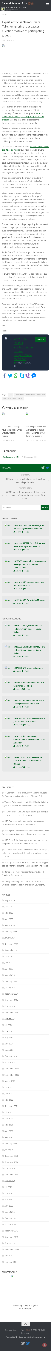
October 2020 (10, 1168)
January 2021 (10, 1150)
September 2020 (11, 1174)
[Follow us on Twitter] (43, 467)
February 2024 (10, 1056)
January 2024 (10, 1062)
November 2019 (11, 1237)
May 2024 (8, 1037)
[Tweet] (10, 375)
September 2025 (11, 950)
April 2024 (8, 1044)
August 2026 (9, 900)
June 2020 (8, 1193)
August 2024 (9, 1019)
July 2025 (8, 956)
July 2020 (8, 1187)
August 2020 (9, 1181)
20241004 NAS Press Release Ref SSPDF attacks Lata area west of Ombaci (27, 760)
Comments (12, 457)
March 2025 (9, 975)
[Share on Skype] (22, 375)
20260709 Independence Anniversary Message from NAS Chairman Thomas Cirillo (29, 564)
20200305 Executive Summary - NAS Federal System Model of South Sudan (29, 650)
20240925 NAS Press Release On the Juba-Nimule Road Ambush (29, 720)
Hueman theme (39, 1337)
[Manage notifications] (44, 1345)
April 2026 (8, 919)
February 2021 (10, 1143)
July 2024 (8, 1025)
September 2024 (11, 1012)
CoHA (11, 395)
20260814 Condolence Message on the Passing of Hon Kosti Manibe (28, 527)
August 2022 (9, 1081)
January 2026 (10, 938)
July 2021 (8, 1112)
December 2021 (11, 1106)
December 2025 (11, 944)
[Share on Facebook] (4, 375)
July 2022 (8, 1087)
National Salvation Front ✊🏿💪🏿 (18, 3)
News (4, 14)
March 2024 (9, 1050)
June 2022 (8, 1093)
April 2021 (8, 1131)
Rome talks (41, 395)
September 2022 (11, 1075)
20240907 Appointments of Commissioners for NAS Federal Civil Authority (29, 739)
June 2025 (8, 963)
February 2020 (10, 1218)
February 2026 (10, 931)
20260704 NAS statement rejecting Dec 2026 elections (28, 584)
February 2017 (10, 1262)
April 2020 (8, 1206)
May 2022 (8, 1100)
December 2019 (11, 1231)
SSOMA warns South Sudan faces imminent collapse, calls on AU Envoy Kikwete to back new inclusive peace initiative (25, 853)
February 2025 (10, 981)
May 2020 (8, 1199)
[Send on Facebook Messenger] (33, 375)
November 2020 (11, 1162)
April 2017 (8, 1256)
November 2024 (11, 1000)
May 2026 (8, 913)
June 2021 (8, 1118)
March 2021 (9, 1137)
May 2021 (8, 1125)
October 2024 (10, 1006)
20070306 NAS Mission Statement (28, 668)
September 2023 (11, 1068)
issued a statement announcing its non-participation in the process (23, 116)
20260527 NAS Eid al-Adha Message (29, 600)
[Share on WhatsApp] (16, 375)
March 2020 (9, 1212)
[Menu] (47, 3)
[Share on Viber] (27, 375)
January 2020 (10, 1224)
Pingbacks (30, 457)
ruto (4, 399)
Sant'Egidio (12, 399)
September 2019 (11, 1249)
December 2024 (11, 994)
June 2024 (8, 1031)
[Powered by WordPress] (16, 1337)
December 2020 (11, 1156)
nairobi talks (30, 395)
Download (40, 340)
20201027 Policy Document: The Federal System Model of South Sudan (27, 628)
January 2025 (10, 987)
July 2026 (8, 906)
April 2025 (8, 969)
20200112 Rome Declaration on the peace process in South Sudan (28, 702)
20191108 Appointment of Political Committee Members (28, 684)
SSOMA (20, 399)
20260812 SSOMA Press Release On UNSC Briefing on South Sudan (29, 545)
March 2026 (9, 925)
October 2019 (10, 1243)
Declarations (19, 395)
